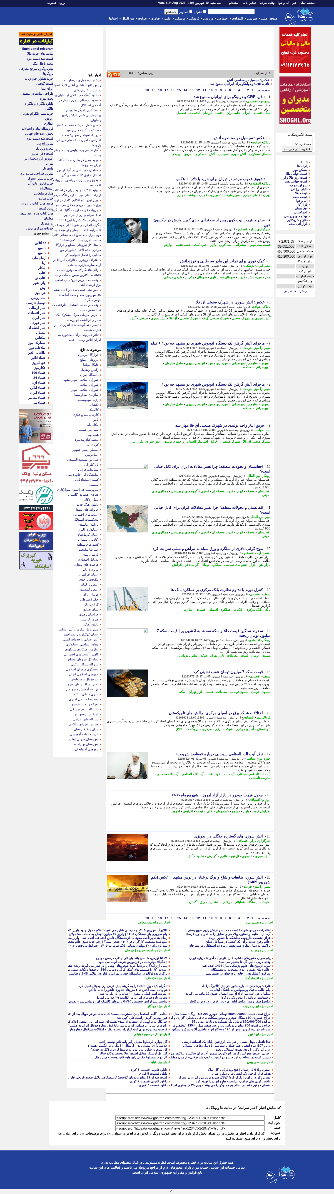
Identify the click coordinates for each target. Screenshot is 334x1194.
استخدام (234, 3)
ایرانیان (207, 113)
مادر (267, 277)
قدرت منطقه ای (222, 491)
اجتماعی (222, 18)
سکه (204, 655)
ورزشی (208, 18)
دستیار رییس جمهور (85, 449)
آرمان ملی (39, 258)
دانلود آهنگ (91, 624)
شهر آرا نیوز (262, 348)
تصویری (215, 195)
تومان (205, 564)
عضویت (51, 3)
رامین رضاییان (89, 370)
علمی (167, 18)
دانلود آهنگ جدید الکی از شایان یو (76, 95)
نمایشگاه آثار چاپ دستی (82, 474)
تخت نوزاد (46, 98)
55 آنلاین (40, 243)
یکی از (189, 277)
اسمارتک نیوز (37, 343)
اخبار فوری (39, 323)
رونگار (266, 476)
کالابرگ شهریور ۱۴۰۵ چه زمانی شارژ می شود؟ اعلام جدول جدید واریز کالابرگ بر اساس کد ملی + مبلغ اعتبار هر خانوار (87, 930)
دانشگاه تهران (89, 375)
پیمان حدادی (90, 609)
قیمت (244, 655)
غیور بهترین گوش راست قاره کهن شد (142, 1017)
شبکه (229, 729)
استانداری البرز (89, 529)
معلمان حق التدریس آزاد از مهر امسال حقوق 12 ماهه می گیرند (228, 993)
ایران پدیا (47, 88)
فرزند (241, 277)
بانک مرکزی (254, 609)
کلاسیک (94, 409)
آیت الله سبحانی (168, 774)
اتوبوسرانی (262, 367)
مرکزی (207, 729)
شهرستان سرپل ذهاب (84, 739)
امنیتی (205, 491)
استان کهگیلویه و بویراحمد (81, 634)
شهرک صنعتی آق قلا (215, 318)
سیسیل (223, 154)
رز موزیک (46, 223)
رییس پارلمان (90, 584)
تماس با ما (249, 3)
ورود (62, 3)
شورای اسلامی (88, 385)
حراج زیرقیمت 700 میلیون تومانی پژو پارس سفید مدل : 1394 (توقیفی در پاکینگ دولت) (212, 1025)
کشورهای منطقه (88, 544)
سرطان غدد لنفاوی (222, 277)
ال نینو (235, 856)
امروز (176, 811)
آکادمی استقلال (88, 539)
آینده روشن (38, 298)
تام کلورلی (91, 464)
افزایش (177, 564)
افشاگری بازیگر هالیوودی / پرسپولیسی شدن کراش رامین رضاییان (81, 115)
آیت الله (229, 774)
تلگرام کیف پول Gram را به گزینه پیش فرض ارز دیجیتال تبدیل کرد (123, 986)
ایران (246, 113)
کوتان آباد (92, 444)
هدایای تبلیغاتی (43, 193)
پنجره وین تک (44, 148)
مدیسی (94, 484)
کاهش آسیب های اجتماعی (81, 654)
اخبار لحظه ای (36, 328)
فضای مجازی (251, 195)
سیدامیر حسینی (88, 429)
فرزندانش (255, 277)
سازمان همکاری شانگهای (82, 649)
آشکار (42, 268)
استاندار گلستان (197, 441)
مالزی (224, 856)
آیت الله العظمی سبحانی (253, 774)
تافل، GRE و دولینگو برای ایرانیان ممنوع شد (239, 84)
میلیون (266, 655)
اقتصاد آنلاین (38, 387)
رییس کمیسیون (88, 589)
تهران (266, 195)
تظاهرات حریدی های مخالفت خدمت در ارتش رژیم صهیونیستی (229, 930)
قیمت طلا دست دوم (40, 58)
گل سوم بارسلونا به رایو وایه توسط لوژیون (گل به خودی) (129, 1049)
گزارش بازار (90, 604)
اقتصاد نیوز (39, 402)
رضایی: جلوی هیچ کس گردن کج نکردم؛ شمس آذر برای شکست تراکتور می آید (218, 1053)
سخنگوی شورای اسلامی (82, 669)
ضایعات (265, 902)
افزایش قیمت (261, 811)
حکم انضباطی (89, 599)
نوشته (192, 195)
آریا (44, 263)
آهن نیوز (40, 293)
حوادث (142, 18)
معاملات (232, 655)
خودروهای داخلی (218, 811)
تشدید (200, 856)
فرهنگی (194, 18)
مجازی (181, 195)
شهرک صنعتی (189, 318)
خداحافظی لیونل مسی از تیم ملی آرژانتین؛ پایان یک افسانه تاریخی (226, 1042)
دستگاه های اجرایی (86, 719)
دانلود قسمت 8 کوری (153, 1073)
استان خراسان (89, 574)
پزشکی (180, 18)
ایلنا (268, 430)
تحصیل (181, 113)
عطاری (48, 123)
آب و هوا (283, 3)
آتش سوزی (238, 154)
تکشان (94, 404)
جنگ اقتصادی (261, 113)
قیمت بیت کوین (259, 244)
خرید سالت (45, 198)
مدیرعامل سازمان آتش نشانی (78, 629)
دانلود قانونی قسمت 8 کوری (148, 1069)
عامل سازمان (174, 363)
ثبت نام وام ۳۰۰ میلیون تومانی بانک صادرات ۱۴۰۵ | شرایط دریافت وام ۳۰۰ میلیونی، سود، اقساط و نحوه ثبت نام (91, 945)
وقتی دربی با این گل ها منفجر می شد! (245, 962)
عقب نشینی (182, 244)
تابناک (266, 142)
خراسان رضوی (89, 614)
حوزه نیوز (264, 758)
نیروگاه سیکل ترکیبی (85, 664)
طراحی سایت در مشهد (37, 93)
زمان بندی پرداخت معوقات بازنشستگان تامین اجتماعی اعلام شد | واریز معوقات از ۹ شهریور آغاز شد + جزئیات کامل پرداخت (84, 938)
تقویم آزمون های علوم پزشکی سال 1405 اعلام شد (236, 966)
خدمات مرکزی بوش (39, 228)
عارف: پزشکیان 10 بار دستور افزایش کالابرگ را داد (236, 986)
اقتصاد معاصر (37, 397)
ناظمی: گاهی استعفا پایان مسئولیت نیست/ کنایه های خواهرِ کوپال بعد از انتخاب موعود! (110, 1014)
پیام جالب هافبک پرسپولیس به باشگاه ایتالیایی (240, 990)
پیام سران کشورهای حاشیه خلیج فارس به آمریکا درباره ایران (230, 958)
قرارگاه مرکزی (88, 355)
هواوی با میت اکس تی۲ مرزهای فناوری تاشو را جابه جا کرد (127, 990)
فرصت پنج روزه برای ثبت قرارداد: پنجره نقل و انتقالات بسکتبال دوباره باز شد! (114, 1029)
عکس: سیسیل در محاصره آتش (248, 80)
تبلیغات (151, 1062)
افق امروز (39, 362)
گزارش (212, 856)
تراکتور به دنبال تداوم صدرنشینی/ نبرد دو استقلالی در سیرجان (230, 945)
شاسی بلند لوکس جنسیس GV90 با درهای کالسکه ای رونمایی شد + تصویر (117, 1001)
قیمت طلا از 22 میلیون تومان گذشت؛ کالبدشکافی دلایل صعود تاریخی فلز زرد (116, 1077)
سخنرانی (240, 244)
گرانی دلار (192, 564)
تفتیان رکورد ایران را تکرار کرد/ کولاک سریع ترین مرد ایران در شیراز (225, 1077)
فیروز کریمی (90, 619)
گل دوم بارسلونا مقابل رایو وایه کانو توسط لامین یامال (131, 1057)
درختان (227, 902)
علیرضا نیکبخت (89, 549)
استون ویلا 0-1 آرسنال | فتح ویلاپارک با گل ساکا (239, 1069)
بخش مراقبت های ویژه (83, 684)
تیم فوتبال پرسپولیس (85, 679)
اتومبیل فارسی (36, 303)
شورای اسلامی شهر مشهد (81, 380)
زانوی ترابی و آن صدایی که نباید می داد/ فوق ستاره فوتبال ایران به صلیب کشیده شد (111, 1025)
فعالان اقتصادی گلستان (83, 494)
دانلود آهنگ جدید (88, 504)
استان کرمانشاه (88, 534)
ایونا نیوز (253, 1034)
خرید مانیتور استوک (40, 178)
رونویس (265, 101)
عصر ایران (263, 265)
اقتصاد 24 (39, 377)
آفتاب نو (41, 278)
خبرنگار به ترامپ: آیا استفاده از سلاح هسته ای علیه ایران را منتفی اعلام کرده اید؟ (112, 1021)
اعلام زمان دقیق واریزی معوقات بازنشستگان (241, 969)
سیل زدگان (91, 499)
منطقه (250, 491)
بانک (267, 609)
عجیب (203, 195)
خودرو (236, 811)
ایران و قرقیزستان (86, 729)
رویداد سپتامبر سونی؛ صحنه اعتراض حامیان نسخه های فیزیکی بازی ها (78, 140)
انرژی (218, 729)
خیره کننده (200, 244)
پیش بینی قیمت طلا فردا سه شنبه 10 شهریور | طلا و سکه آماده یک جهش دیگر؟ (77, 295)
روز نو (266, 799)
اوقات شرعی (267, 3)
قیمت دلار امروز (42, 153)
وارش (168, 244)
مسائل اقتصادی (88, 559)
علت (210, 774)
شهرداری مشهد (218, 363)
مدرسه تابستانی (259, 778)
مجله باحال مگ (43, 63)
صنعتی (143, 318)
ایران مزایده (251, 1006)
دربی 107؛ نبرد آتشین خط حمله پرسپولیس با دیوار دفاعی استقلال (227, 1045)
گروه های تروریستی (184, 491)
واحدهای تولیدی (174, 441)
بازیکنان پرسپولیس (86, 714)
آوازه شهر (39, 283)
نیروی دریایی (90, 569)
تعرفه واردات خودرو (85, 704)
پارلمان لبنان (90, 554)
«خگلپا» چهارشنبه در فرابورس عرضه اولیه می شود (133, 962)
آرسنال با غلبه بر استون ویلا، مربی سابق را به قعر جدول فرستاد (228, 934)
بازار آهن (264, 564)
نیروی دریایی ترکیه (86, 694)
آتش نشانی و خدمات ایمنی (81, 639)
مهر (267, 517)
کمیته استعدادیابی (87, 479)
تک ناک (151, 978)
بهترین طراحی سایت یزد (36, 173)
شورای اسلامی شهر (85, 389)
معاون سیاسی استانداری (82, 644)
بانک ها (238, 609)
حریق (188, 154)
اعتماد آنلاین (38, 357)
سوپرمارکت (232, 195)
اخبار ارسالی (37, 308)
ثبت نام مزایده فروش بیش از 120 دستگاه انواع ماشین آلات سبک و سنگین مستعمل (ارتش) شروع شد (203, 1029)
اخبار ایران (39, 318)
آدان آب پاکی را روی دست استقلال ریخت (243, 1049)
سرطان (202, 277)
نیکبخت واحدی (89, 579)
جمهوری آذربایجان (87, 749)
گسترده (192, 902)
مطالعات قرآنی (88, 469)
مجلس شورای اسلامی (83, 724)
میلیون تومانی (188, 655)
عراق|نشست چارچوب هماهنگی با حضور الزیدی (239, 938)
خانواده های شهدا (87, 509)
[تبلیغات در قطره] (36, 43)
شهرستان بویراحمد (86, 744)
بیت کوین (225, 244)
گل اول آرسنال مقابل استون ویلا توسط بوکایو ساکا (133, 1053)
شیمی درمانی (173, 277)
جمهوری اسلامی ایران (84, 674)
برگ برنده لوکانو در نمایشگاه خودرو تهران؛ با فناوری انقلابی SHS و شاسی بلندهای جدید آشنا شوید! (101, 973)
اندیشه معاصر (146, 922)
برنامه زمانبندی (88, 524)
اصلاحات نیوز (37, 348)
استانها (113, 18)
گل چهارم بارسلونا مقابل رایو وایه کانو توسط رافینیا (133, 1042)
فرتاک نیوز (263, 717)
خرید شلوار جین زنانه (39, 78)
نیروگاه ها (193, 729)
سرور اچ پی (45, 143)
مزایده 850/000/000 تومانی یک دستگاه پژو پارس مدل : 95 (231, 1021)
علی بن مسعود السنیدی (83, 459)
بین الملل (128, 18)
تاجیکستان (263, 729)
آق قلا (173, 318)
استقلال (41, 333)
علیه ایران (233, 113)
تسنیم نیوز (252, 922)
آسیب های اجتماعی (86, 514)
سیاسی (252, 18)
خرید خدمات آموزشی (84, 734)
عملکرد (226, 609)
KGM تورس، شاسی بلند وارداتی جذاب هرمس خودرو (131, 958)
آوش (43, 288)
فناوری (155, 18)
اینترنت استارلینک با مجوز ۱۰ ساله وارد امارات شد (133, 993)
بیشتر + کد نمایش (295, 291)
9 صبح (42, 253)
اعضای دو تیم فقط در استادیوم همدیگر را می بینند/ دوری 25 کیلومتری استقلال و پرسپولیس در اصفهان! (202, 1085)
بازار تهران (217, 655)
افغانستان (264, 491)
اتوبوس (265, 363)
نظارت (188, 609)
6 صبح (42, 248)
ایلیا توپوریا (92, 454)
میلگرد (216, 564)
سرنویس (253, 1062)
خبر (294, 3)
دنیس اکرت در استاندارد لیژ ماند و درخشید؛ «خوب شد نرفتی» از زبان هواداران (218, 1057)
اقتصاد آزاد (263, 553)
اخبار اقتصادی (37, 313)
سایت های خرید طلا (40, 53)
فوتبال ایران (91, 594)
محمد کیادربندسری (86, 439)
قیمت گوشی (44, 83)
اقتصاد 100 (39, 372)
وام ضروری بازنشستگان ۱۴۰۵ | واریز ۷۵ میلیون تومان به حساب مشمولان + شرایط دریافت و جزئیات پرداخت (94, 934)
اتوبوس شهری (195, 363)
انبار (133, 441)
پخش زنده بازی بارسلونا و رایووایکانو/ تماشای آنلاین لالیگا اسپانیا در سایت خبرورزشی (76, 85)
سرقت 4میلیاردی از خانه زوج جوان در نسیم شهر (238, 973)
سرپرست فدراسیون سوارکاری (78, 489)
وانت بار (47, 168)
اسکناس (40, 338)
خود (218, 774)
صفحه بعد (263, 90)
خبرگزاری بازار (260, 229)
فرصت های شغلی (86, 564)
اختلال (180, 729)
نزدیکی (176, 154)
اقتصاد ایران (38, 392)
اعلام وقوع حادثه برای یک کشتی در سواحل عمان (238, 941)
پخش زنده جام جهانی (39, 133)
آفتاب (42, 273)
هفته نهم (93, 434)
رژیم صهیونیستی (88, 399)
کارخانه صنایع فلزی (86, 414)
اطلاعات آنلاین (36, 353)
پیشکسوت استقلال (86, 519)
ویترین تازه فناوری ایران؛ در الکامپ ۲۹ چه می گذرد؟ (132, 997)
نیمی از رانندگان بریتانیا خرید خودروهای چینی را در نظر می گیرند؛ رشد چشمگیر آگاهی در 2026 (104, 966)
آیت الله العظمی (193, 774)
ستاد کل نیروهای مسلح (83, 659)
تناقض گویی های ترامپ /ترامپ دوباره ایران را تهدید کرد (233, 1081)
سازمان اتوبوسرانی (245, 363)
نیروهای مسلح (89, 360)
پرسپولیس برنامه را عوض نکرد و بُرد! (246, 997)
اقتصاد (219, 113)
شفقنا (266, 594)
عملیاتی (239, 902)
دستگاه (247, 367)
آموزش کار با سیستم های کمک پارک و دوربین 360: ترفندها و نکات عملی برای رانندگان (109, 969)
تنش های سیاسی (235, 564)
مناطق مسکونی (259, 154)
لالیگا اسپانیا (91, 365)
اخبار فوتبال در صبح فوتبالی (152, 1034)
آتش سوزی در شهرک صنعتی (251, 318)
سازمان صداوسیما (86, 394)
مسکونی (200, 154)
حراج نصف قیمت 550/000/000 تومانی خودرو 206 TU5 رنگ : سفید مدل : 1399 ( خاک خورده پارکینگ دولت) (198, 1014)
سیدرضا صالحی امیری (84, 699)
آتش (212, 154)
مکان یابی (92, 424)
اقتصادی (237, 18)
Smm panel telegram (37, 48)
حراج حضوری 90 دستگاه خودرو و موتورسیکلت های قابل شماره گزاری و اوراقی (217, 1017)
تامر (96, 419)
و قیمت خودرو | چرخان (140, 950)
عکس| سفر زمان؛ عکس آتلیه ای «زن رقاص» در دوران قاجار (230, 1001)
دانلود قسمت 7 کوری (153, 1085)
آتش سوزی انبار (150, 441)
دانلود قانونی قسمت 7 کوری (148, 1081)
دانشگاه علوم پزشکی (84, 709)
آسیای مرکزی (245, 729)
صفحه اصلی (307, 3)
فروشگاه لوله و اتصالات (37, 128)
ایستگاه (252, 902)
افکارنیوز (40, 367)
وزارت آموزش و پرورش (82, 689)
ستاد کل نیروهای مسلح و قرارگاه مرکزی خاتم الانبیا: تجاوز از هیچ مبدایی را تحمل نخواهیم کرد (78, 250)
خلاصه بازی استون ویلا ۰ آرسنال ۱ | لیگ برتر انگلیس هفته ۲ (127, 1045)
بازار (213, 244)
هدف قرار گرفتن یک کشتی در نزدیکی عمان (241, 1073)
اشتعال (214, 902)
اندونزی (247, 856)
